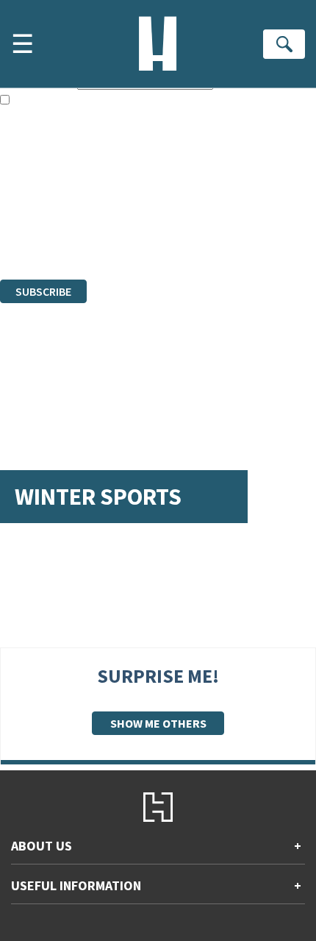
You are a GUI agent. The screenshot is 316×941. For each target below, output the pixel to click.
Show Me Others (158, 723)
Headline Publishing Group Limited (184, 193)
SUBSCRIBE (43, 291)
